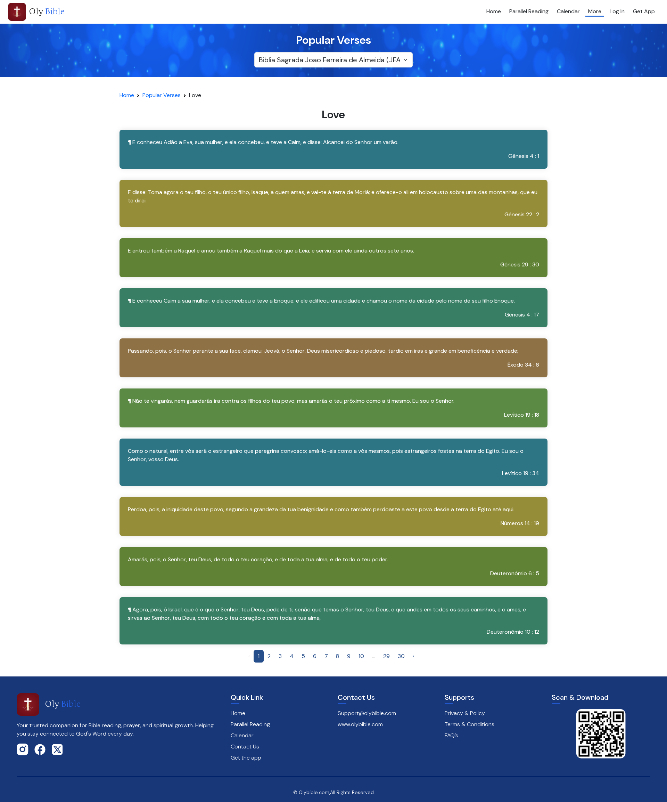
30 (401, 656)
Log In (617, 11)
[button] (333, 149)
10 (361, 656)
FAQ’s (451, 735)
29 (386, 656)
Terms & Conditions (469, 724)
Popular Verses (161, 95)
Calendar (568, 11)
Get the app (246, 757)
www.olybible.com (360, 724)
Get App (644, 11)
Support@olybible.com (367, 713)
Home (493, 11)
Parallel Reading (529, 11)
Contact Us (245, 746)
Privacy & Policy (465, 713)
